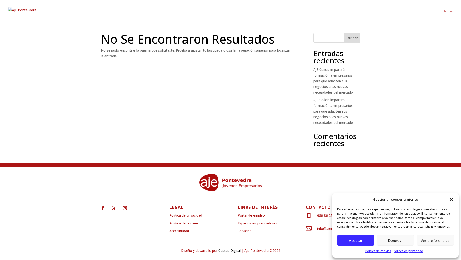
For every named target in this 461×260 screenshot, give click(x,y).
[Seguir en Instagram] (125, 208)
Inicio (448, 11)
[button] (451, 199)
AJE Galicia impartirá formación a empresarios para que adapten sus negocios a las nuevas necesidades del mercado (333, 81)
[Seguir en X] (114, 208)
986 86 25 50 (327, 215)
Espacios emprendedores (257, 223)
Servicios (244, 231)
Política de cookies (378, 251)
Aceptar (356, 240)
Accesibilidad (179, 231)
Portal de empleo (251, 215)
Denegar (395, 240)
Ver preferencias (435, 240)
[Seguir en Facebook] (103, 208)
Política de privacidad (408, 251)
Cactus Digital (229, 250)
